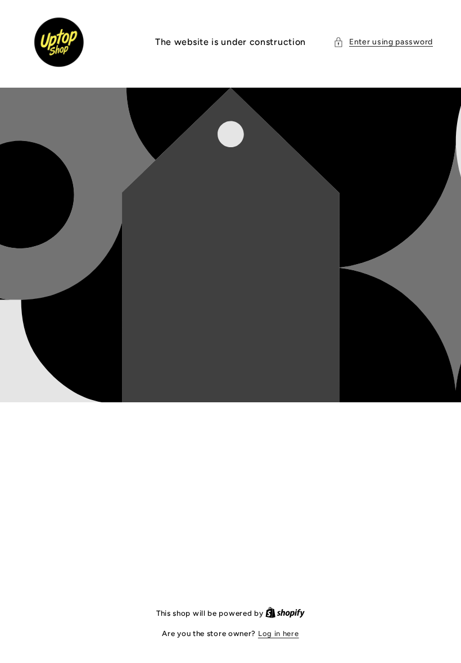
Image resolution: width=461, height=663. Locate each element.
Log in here (278, 633)
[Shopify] (285, 613)
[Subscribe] (318, 178)
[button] (383, 42)
